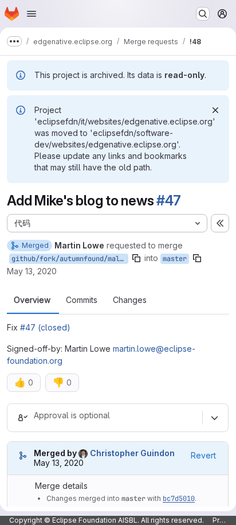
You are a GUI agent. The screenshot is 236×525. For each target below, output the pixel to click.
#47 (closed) (45, 327)
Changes (130, 300)
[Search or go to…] (203, 14)
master (175, 258)
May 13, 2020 (32, 271)
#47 (168, 200)
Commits (81, 300)
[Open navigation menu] (31, 14)
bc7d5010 (179, 498)
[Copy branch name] (136, 258)
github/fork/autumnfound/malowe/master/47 (69, 258)
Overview (32, 300)
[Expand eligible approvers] (214, 418)
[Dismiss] (215, 110)
